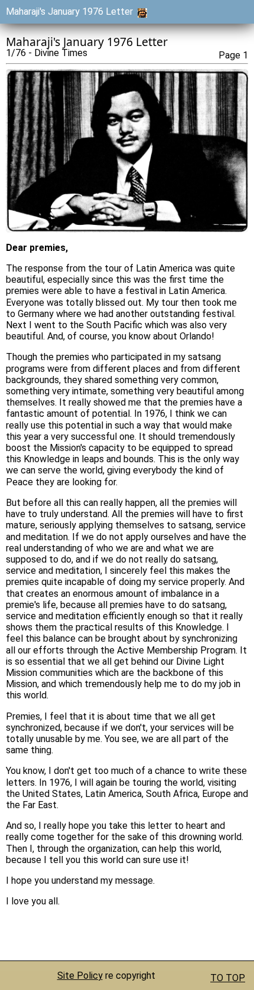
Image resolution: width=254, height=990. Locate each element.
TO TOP (227, 978)
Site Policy (80, 975)
